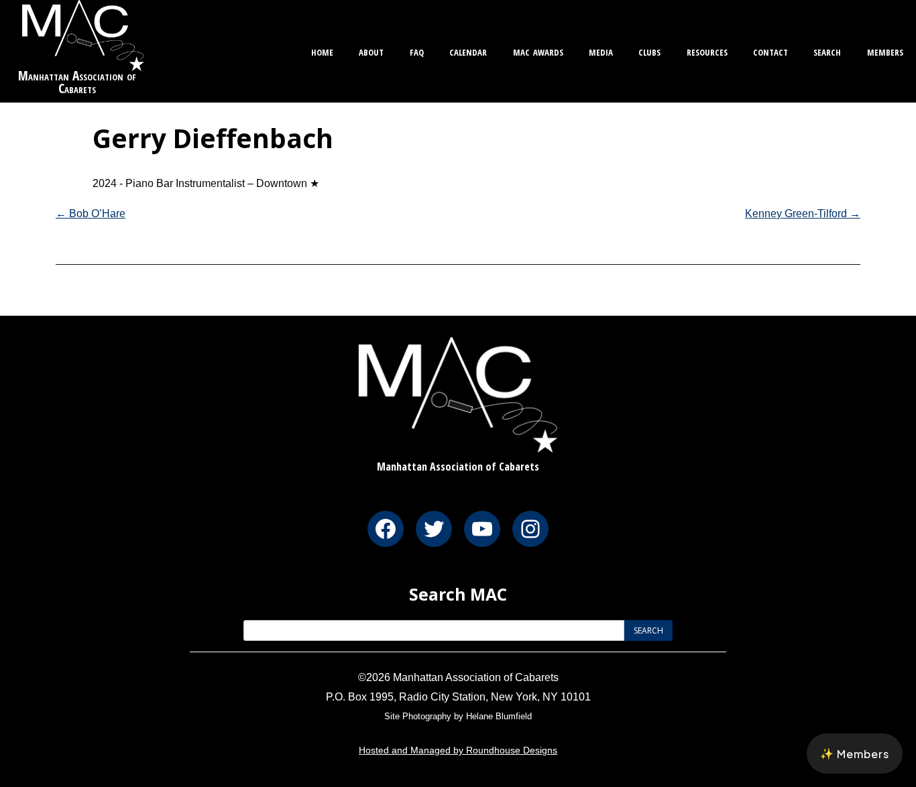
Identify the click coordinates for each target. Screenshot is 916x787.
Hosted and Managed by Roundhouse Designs (458, 750)
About (371, 51)
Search (827, 51)
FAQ (417, 51)
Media (601, 51)
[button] (855, 753)
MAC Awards (538, 51)
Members (885, 51)
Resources (707, 51)
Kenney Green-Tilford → (802, 213)
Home (322, 51)
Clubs (649, 51)
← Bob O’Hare (90, 213)
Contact (770, 51)
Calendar (468, 51)
